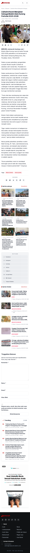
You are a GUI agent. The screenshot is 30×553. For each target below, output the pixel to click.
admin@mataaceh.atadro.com (13, 545)
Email (3, 390)
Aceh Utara (5, 532)
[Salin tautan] (11, 45)
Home (2, 8)
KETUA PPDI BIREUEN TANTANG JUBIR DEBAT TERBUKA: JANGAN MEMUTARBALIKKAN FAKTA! (7, 203)
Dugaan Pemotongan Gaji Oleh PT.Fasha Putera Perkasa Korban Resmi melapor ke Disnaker (20, 331)
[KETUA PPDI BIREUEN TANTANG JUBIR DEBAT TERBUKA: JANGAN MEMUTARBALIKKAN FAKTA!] (8, 193)
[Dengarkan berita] (19, 45)
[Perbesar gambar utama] (15, 33)
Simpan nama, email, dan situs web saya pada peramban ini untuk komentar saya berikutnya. (14, 408)
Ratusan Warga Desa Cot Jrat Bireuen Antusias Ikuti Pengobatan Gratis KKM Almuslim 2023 (21, 242)
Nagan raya (20, 534)
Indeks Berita (24, 286)
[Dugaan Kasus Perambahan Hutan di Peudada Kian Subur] (22, 212)
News (18, 527)
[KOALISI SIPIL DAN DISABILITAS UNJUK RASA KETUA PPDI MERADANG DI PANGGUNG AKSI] (22, 193)
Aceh (13, 297)
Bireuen (7, 8)
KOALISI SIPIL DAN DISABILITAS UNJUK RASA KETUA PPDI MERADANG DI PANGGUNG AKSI (21, 203)
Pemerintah (5, 537)
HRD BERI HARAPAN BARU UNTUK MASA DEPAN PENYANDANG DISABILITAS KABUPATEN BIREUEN (7, 223)
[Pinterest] (20, 180)
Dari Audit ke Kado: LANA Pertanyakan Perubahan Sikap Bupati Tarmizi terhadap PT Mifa (19, 305)
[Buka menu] (27, 3)
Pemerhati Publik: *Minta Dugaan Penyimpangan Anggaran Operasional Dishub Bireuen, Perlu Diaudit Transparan (19, 294)
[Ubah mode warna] (22, 3)
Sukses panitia (18, 172)
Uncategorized (16, 309)
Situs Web (4, 397)
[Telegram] (8, 45)
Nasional (19, 529)
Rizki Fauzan (8, 21)
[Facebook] (2, 45)
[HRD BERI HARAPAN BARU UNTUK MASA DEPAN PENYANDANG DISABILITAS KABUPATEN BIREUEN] (8, 212)
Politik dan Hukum (22, 532)
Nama (3, 383)
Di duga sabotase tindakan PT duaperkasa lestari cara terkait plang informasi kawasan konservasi (20, 343)
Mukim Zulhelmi (9, 172)
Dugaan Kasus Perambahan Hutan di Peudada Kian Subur (21, 221)
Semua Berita (24, 186)
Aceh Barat (15, 334)
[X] (16, 180)
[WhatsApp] (5, 45)
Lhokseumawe (6, 529)
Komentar (5, 362)
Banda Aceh (5, 534)
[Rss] (18, 519)
